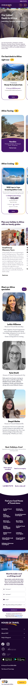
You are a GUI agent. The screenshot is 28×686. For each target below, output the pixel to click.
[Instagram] (8, 644)
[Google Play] (19, 659)
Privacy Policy (16, 615)
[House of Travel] (7, 5)
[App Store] (7, 659)
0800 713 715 (23, 1)
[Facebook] (2, 644)
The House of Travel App (7, 669)
